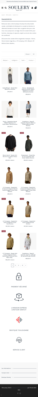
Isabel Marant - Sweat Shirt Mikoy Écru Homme (10, 88)
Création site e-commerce (19, 387)
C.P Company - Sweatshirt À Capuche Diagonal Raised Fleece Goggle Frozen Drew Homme (9, 189)
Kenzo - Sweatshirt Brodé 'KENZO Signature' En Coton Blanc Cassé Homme (9, 123)
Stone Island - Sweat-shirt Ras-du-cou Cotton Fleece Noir (10, 157)
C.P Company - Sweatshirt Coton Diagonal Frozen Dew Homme (10, 222)
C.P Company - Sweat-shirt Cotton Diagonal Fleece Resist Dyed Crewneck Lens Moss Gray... (10, 255)
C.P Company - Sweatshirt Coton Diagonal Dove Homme (28, 222)
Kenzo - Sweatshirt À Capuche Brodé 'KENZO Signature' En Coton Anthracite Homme (28, 90)
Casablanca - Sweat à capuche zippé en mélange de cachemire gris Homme (28, 255)
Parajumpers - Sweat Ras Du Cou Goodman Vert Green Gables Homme (28, 157)
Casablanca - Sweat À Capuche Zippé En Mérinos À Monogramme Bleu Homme (28, 123)
